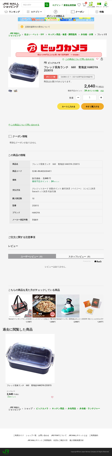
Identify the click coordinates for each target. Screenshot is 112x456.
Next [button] (29, 72)
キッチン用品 (58, 408)
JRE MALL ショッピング (14, 34)
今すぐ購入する (92, 106)
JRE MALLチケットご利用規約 (39, 440)
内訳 (102, 91)
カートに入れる (68, 106)
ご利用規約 (93, 435)
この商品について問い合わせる (79, 59)
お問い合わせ (43, 435)
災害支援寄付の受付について (37, 27)
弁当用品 (72, 408)
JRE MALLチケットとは (78, 435)
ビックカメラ (42, 408)
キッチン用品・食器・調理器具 (62, 34)
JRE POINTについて (59, 435)
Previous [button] (17, 72)
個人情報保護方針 (77, 440)
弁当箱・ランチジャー (89, 408)
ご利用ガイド (18, 435)
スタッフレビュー (80, 256)
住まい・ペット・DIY (34, 34)
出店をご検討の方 (60, 440)
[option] (23, 72)
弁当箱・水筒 (87, 34)
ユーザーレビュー (32, 256)
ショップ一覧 (31, 435)
